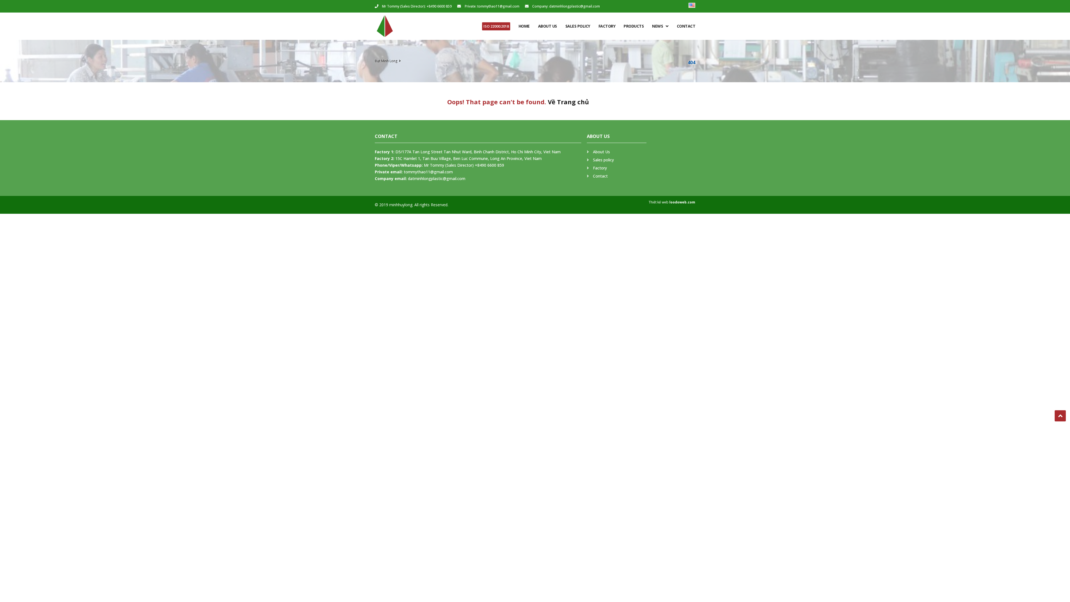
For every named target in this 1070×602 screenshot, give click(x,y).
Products (634, 26)
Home (524, 26)
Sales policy (577, 26)
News (657, 26)
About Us (547, 26)
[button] (496, 26)
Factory (607, 26)
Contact (686, 26)
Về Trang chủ (568, 102)
